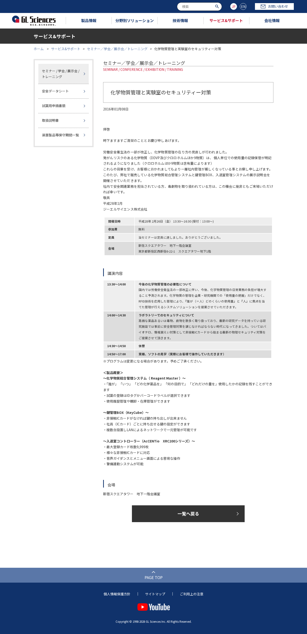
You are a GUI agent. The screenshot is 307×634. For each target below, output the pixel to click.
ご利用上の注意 (191, 594)
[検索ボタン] (217, 6)
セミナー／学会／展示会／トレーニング (117, 48)
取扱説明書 (50, 120)
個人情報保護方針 (117, 594)
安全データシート (55, 91)
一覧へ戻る (188, 513)
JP (234, 6)
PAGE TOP (154, 577)
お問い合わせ (278, 6)
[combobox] (199, 6)
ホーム (39, 48)
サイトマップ (155, 594)
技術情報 (180, 20)
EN (243, 6)
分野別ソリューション (134, 20)
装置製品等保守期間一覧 (60, 135)
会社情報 (272, 20)
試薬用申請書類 (53, 105)
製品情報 (88, 20)
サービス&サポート (226, 20)
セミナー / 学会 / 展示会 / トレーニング (60, 73)
